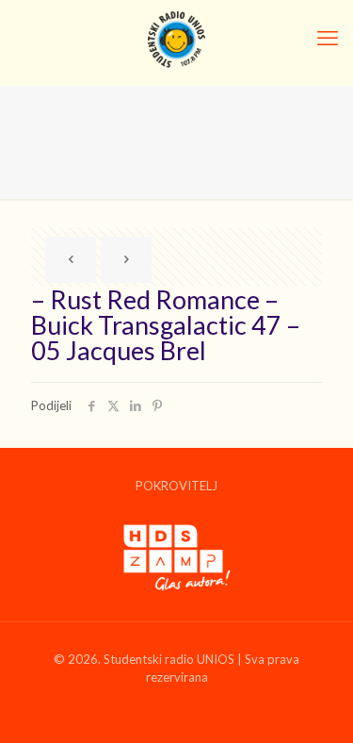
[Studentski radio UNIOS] (176, 37)
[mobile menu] (328, 38)
